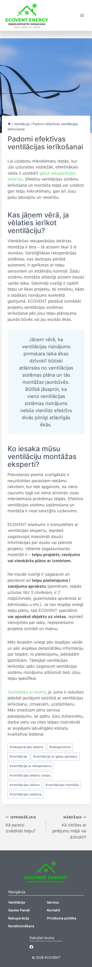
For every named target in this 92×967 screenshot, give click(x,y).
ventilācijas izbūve (25, 785)
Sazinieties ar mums (27, 692)
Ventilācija (16, 902)
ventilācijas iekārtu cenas (30, 775)
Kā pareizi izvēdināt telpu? (21, 824)
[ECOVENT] (27, 15)
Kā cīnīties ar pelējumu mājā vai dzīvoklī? (69, 827)
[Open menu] (82, 15)
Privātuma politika (61, 918)
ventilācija (18, 756)
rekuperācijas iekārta (26, 747)
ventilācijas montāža (62, 785)
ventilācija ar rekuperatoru (31, 766)
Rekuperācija (18, 918)
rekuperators (60, 747)
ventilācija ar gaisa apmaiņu (55, 756)
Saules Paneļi (19, 910)
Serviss (53, 902)
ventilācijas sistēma (26, 794)
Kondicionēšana (21, 926)
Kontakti (53, 910)
